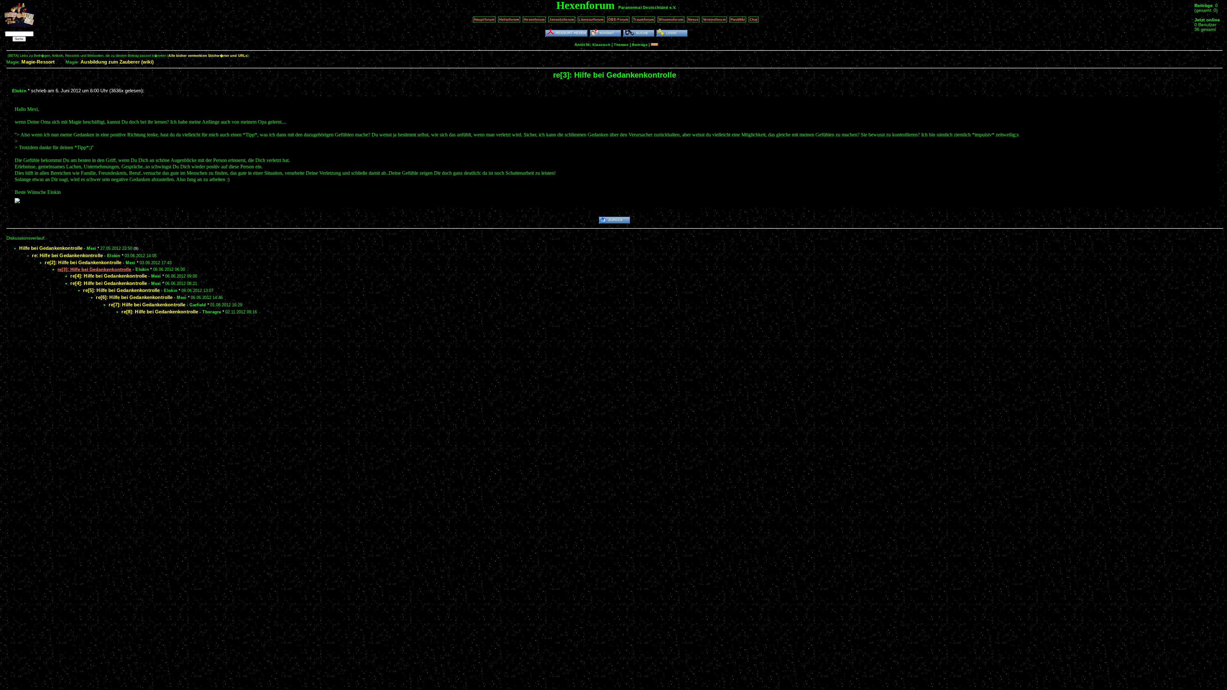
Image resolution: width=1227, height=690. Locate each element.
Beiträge (639, 45)
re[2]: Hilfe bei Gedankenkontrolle (83, 262)
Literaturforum (591, 19)
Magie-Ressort (38, 62)
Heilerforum (509, 19)
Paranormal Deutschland (643, 7)
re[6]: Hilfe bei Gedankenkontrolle (134, 297)
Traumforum (643, 19)
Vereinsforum (714, 19)
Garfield (197, 305)
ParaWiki (737, 19)
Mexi (91, 248)
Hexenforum (534, 19)
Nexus (693, 19)
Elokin (19, 90)
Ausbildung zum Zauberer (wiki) (117, 62)
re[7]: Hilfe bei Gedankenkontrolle (147, 304)
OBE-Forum (618, 19)
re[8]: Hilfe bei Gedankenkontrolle (159, 311)
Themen (621, 45)
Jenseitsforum (561, 19)
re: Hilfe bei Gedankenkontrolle (67, 255)
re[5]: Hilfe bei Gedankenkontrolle (121, 290)
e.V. (672, 7)
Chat (754, 19)
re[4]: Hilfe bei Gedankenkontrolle (108, 276)
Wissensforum (671, 19)
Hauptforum (484, 19)
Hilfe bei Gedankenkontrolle (50, 248)
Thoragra (211, 312)
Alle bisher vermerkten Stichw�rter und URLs (207, 55)
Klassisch (601, 45)
